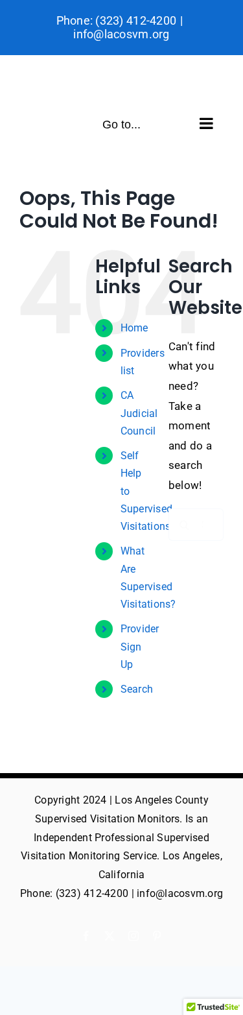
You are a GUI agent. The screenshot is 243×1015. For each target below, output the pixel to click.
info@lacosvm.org (121, 34)
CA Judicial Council (139, 412)
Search (137, 689)
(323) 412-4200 (135, 20)
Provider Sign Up (140, 646)
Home (134, 328)
